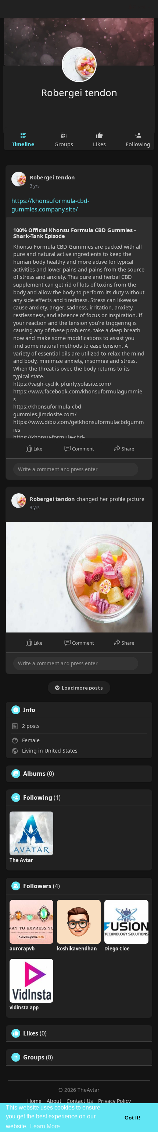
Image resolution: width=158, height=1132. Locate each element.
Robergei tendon (79, 92)
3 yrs (35, 186)
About (54, 1100)
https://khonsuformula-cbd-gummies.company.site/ (50, 205)
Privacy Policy (114, 1100)
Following (37, 797)
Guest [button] (139, 6)
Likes (30, 1033)
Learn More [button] (45, 1126)
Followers (37, 886)
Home (34, 1100)
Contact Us (80, 1100)
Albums (34, 774)
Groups (33, 1057)
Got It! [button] (132, 1118)
